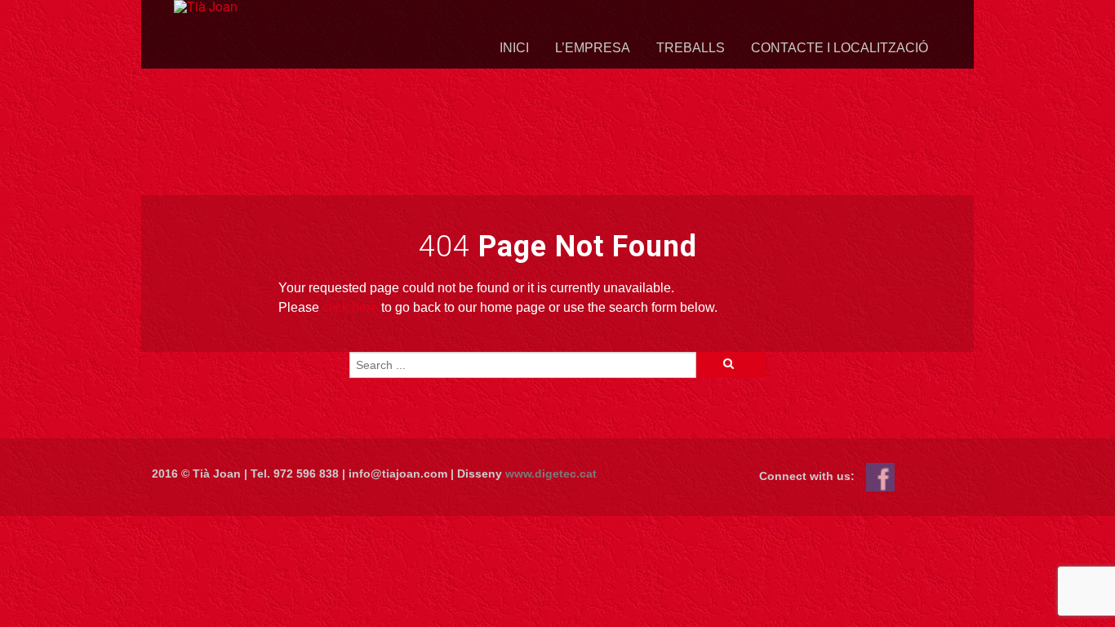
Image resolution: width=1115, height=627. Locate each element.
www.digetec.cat (551, 473)
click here (350, 307)
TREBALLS (690, 48)
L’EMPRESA (592, 48)
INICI (514, 48)
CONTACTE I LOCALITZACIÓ (839, 48)
